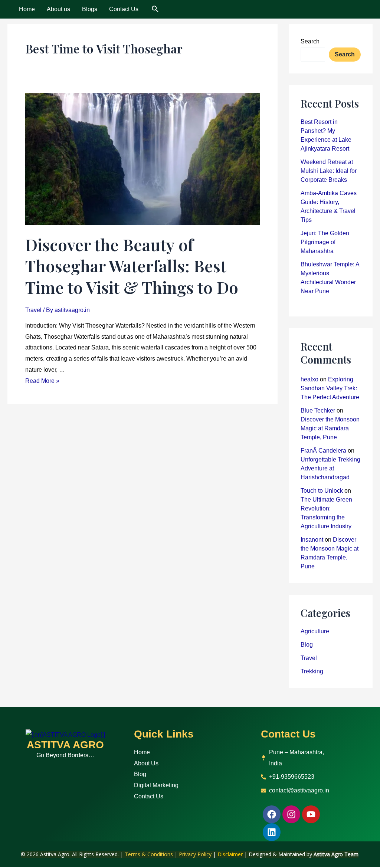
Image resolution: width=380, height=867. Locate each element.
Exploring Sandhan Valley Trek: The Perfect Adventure (330, 388)
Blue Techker (318, 410)
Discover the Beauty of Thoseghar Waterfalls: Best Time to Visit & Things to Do (131, 265)
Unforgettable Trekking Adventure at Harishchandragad (330, 468)
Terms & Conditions (149, 854)
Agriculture (315, 631)
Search (310, 41)
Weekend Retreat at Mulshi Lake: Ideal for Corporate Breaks (329, 171)
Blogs (89, 9)
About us (58, 9)
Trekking (312, 671)
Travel (33, 310)
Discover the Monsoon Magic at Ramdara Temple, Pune (330, 428)
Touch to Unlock (322, 490)
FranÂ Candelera (323, 450)
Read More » (42, 381)
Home (27, 9)
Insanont (312, 539)
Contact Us (123, 9)
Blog (307, 644)
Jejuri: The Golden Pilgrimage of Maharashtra (325, 242)
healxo (309, 379)
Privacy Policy (195, 854)
